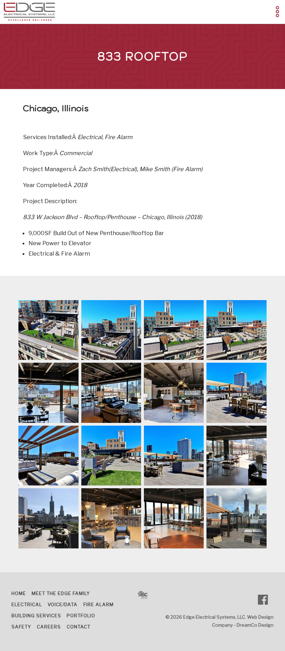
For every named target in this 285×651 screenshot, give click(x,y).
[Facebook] (266, 599)
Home (18, 593)
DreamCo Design (255, 625)
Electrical (26, 604)
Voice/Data (63, 604)
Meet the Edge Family (61, 593)
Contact (78, 626)
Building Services (36, 615)
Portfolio (81, 615)
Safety (21, 626)
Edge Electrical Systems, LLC (214, 617)
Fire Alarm (98, 604)
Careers (49, 626)
